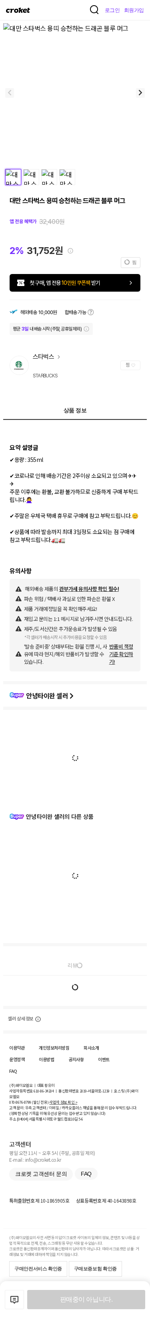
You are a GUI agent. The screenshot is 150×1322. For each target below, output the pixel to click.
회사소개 (91, 1047)
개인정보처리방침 (54, 1047)
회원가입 (134, 10)
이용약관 (16, 1047)
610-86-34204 (44, 1091)
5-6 (80, 1119)
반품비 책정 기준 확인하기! (121, 654)
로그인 (112, 10)
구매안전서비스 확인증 (38, 1269)
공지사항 (76, 1059)
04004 (22, 1119)
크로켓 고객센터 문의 (41, 1174)
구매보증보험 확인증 (95, 1269)
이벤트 (104, 1059)
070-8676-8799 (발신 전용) (29, 1102)
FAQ (13, 1071)
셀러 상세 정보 (20, 1019)
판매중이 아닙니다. (86, 1299)
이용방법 (46, 1059)
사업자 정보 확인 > (63, 1102)
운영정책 (16, 1059)
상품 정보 (75, 410)
